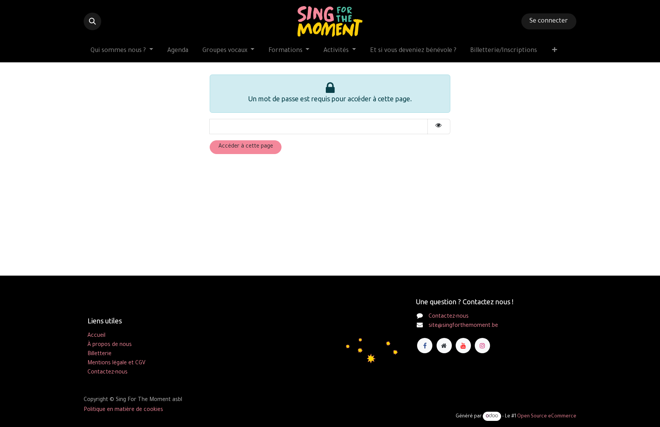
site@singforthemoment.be (463, 326)
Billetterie (99, 354)
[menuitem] (122, 51)
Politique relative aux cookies (348, 414)
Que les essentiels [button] (503, 414)
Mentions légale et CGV (116, 363)
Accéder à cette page (245, 147)
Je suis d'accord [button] (553, 414)
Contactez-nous (449, 317)
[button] (92, 21)
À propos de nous (109, 345)
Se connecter (548, 21)
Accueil (96, 336)
